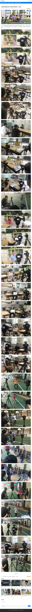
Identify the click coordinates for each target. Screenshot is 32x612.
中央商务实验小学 (5, 576)
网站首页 (2, 2)
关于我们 (5, 2)
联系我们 (19, 2)
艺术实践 (16, 2)
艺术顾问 (9, 2)
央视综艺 (10, 576)
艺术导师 (12, 2)
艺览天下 (17, 576)
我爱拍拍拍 (13, 576)
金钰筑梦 (3, 8)
